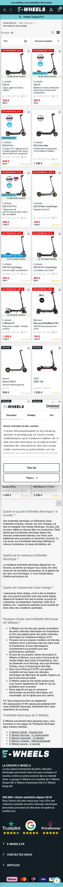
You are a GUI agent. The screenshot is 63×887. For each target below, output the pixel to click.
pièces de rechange (39, 703)
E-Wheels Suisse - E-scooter (24, 743)
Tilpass (30, 477)
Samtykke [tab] (11, 415)
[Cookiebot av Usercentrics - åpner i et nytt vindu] (46, 407)
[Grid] (58, 32)
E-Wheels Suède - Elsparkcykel (26, 732)
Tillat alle (31, 467)
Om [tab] (52, 415)
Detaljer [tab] (31, 415)
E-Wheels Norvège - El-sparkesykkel (29, 735)
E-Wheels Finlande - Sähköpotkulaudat (29, 740)
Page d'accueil (26, 23)
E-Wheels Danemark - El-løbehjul (26, 738)
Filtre (6, 41)
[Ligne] (52, 32)
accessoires (14, 703)
